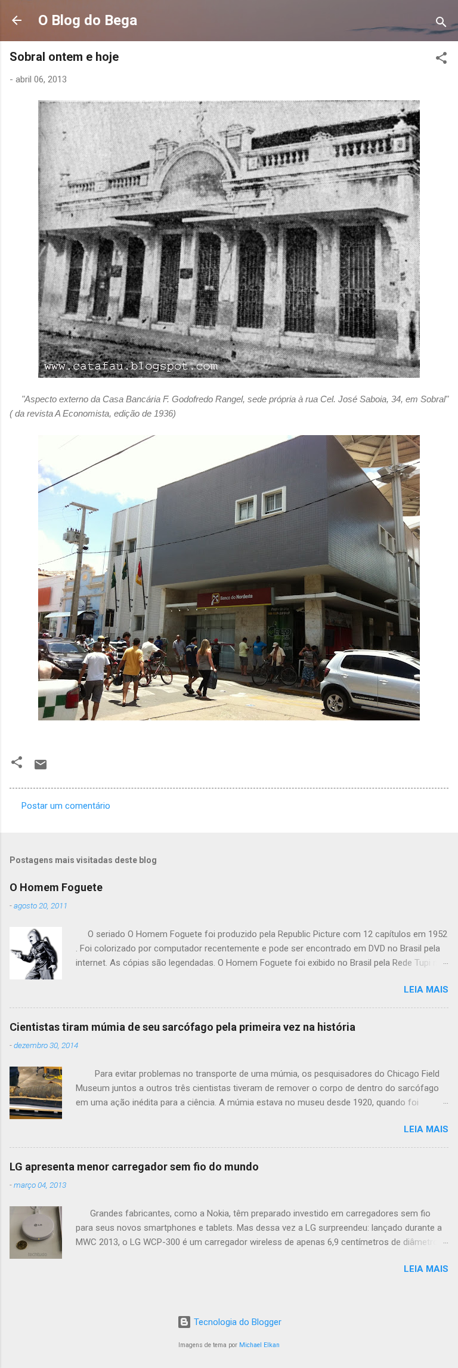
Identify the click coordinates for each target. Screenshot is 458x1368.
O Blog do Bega (87, 20)
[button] (441, 60)
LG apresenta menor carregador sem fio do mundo (134, 1166)
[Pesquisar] (441, 24)
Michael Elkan (259, 1345)
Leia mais (426, 989)
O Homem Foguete (56, 887)
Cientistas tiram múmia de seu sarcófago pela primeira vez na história (182, 1027)
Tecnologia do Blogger (236, 1322)
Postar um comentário (65, 805)
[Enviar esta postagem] (40, 768)
